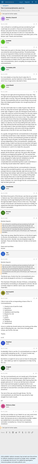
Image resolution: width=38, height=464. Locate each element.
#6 (36, 218)
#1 (36, 24)
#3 (36, 74)
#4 (36, 91)
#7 (36, 259)
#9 (36, 348)
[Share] (34, 24)
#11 (36, 411)
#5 (36, 193)
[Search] (36, 2)
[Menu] (2, 2)
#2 (36, 47)
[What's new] (32, 2)
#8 (36, 298)
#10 (36, 373)
